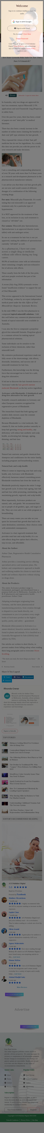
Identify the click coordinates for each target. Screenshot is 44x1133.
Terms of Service (18, 46)
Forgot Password (22, 39)
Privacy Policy (30, 48)
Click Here (27, 34)
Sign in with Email (23, 28)
